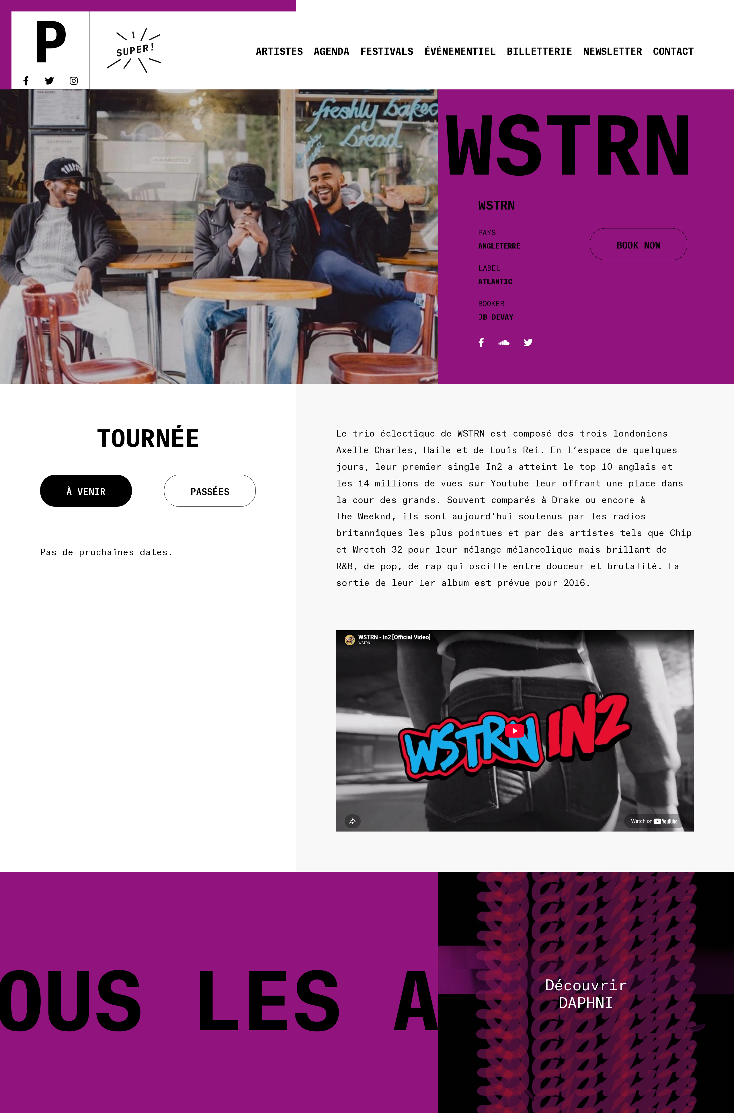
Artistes (279, 50)
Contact (673, 50)
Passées (210, 491)
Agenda (332, 50)
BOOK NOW (639, 244)
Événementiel (460, 50)
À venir (86, 491)
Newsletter (612, 50)
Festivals (386, 50)
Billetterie (539, 50)
